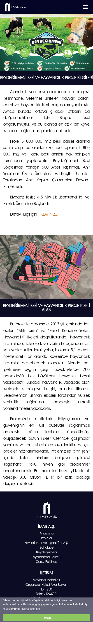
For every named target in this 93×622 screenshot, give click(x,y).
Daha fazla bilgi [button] (31, 609)
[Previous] (7, 267)
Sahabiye (46, 547)
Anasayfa (46, 533)
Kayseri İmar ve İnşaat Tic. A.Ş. (47, 543)
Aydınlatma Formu (46, 557)
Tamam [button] (46, 617)
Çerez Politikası (46, 562)
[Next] (86, 267)
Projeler (46, 538)
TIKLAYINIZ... (48, 214)
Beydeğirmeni (46, 552)
